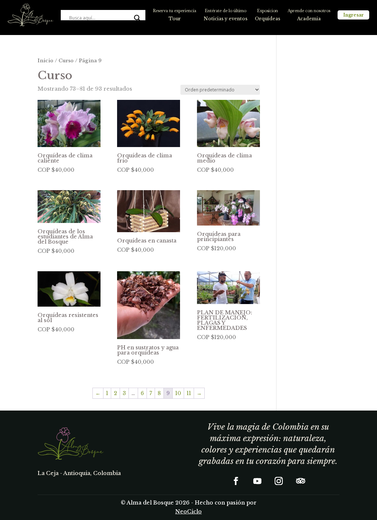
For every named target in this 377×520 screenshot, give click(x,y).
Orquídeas (267, 18)
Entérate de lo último (225, 10)
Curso (66, 60)
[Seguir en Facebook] (236, 481)
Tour (175, 18)
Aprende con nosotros (309, 10)
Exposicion (267, 10)
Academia (309, 18)
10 (178, 393)
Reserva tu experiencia (174, 10)
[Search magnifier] (137, 18)
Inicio (45, 60)
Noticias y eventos (225, 18)
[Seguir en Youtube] (257, 481)
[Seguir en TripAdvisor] (300, 481)
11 (189, 393)
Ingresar (353, 15)
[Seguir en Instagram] (279, 481)
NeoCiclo (188, 511)
